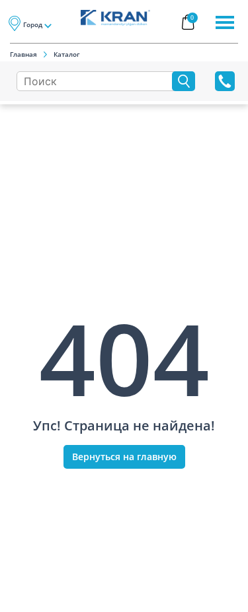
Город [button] (32, 24)
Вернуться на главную (124, 456)
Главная (23, 54)
